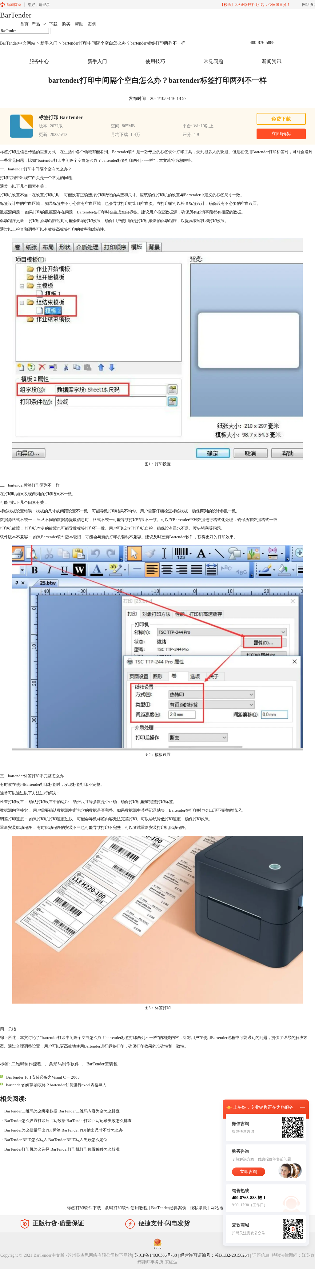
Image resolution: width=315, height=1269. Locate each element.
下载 (53, 24)
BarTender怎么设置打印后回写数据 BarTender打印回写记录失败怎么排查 (68, 1120)
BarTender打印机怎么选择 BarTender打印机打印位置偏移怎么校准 (62, 1149)
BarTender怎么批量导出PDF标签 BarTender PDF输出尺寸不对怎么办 (63, 1130)
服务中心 (39, 61)
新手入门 (49, 43)
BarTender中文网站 (17, 43)
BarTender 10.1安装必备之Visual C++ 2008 (43, 1077)
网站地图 (219, 1208)
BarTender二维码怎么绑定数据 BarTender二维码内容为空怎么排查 (62, 1111)
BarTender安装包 (102, 1064)
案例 (92, 24)
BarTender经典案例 (168, 1208)
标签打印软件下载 (84, 1208)
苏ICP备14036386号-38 (155, 1255)
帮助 (79, 24)
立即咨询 (248, 1171)
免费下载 (281, 118)
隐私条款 (198, 1208)
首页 (24, 24)
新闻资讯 (271, 61)
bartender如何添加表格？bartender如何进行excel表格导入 (56, 1085)
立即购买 (281, 134)
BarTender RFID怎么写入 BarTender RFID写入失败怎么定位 (55, 1139)
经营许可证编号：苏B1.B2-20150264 (214, 1255)
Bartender (49, 537)
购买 (66, 24)
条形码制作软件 (64, 1064)
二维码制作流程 (26, 1064)
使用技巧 (155, 61)
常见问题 (213, 61)
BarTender (15, 15)
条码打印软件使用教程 (126, 1208)
